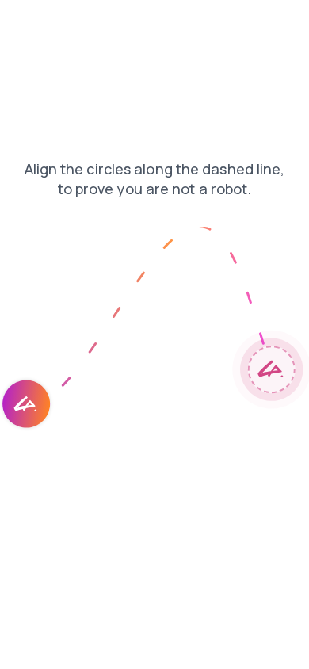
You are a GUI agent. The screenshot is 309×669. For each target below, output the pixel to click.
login (23, 23)
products (224, 23)
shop (277, 23)
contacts (110, 23)
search (167, 23)
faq (62, 23)
